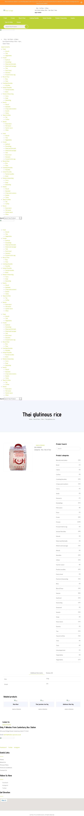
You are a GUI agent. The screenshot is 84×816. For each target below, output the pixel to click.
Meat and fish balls (10, 64)
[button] (39, 445)
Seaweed (7, 106)
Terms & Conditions (6, 767)
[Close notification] (81, 2)
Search (2, 218)
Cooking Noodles (34, 18)
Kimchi (7, 51)
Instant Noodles (47, 18)
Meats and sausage (10, 66)
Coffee (7, 119)
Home (30, 419)
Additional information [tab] (37, 673)
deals (57, 493)
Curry (6, 96)
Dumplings (8, 62)
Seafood (7, 60)
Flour (6, 81)
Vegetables (8, 55)
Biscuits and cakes (61, 460)
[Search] (20, 218)
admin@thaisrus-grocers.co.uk (12, 734)
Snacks (73, 18)
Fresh (5, 18)
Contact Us (3, 770)
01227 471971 (38, 12)
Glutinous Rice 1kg (68, 704)
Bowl (6, 91)
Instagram (5, 785)
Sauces (19, 22)
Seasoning (8, 100)
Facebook (5, 782)
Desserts (7, 72)
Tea (6, 117)
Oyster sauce (9, 128)
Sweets (7, 111)
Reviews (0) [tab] (49, 673)
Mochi (7, 104)
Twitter (4, 788)
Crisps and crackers (10, 108)
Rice (6, 79)
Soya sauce (8, 123)
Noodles (7, 85)
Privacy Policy (4, 765)
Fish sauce (8, 126)
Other (7, 130)
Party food (8, 70)
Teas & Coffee (9, 22)
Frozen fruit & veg (10, 74)
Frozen (13, 18)
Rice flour (16, 704)
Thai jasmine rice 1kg (42, 704)
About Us (3, 762)
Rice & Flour (22, 18)
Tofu (6, 53)
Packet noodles (9, 89)
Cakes (7, 113)
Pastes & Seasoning (61, 18)
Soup (6, 98)
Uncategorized (60, 650)
